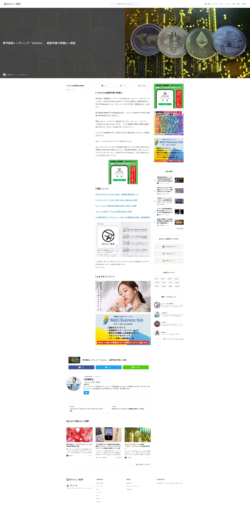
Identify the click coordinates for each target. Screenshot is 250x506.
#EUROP (177, 286)
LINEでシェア (169, 261)
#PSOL (164, 282)
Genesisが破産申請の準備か (75, 86)
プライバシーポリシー (133, 486)
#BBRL (170, 286)
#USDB (164, 286)
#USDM (157, 282)
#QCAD (177, 279)
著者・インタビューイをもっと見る (173, 339)
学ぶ (222, 4)
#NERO (170, 279)
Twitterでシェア (170, 253)
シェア (105, 85)
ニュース (228, 4)
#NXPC (157, 286)
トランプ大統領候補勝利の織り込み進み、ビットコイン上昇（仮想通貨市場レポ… (165, 210)
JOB (234, 4)
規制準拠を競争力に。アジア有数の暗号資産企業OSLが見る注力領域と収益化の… (165, 179)
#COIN (170, 282)
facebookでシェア (171, 246)
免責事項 (129, 489)
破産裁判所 (123, 217)
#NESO (177, 282)
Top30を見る (180, 228)
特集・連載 (207, 4)
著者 (238, 4)
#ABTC (163, 279)
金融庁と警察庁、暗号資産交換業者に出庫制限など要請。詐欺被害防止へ (164, 221)
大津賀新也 (89, 379)
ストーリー (216, 4)
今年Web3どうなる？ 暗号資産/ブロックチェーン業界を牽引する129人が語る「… (165, 189)
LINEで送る (143, 85)
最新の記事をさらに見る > (143, 464)
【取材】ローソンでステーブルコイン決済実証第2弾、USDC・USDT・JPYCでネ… (165, 200)
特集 (168, 183)
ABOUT (244, 4)
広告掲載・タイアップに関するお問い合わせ (170, 483)
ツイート (124, 85)
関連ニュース (70, 90)
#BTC (156, 279)
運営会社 (129, 483)
